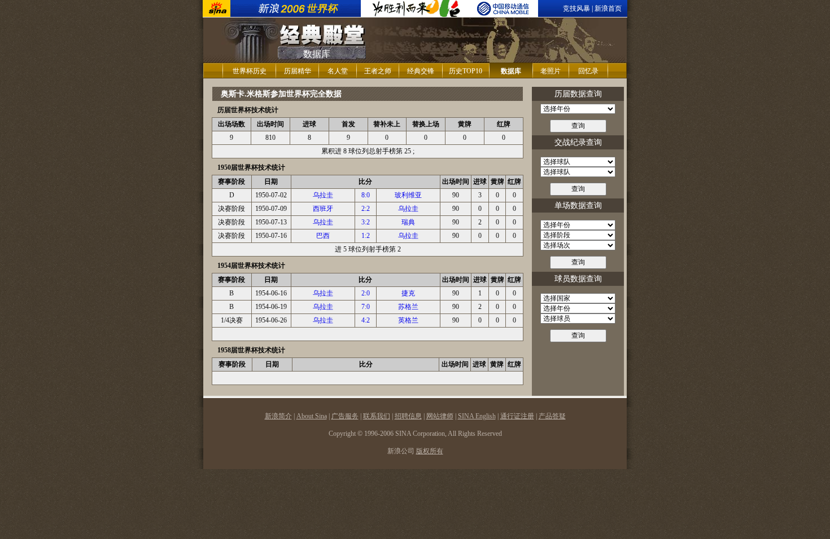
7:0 (365, 307)
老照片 (550, 71)
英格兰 (408, 320)
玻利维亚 (408, 195)
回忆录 (588, 71)
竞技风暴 (576, 8)
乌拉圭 (323, 195)
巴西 (323, 236)
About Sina (311, 416)
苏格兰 (408, 307)
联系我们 (376, 416)
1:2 (365, 236)
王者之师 (377, 71)
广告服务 (345, 416)
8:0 (365, 195)
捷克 (408, 293)
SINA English (477, 416)
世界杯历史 (250, 71)
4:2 (365, 320)
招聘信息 (408, 416)
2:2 (365, 209)
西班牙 (323, 209)
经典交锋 (420, 71)
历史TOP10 (465, 71)
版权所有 (429, 451)
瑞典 (408, 222)
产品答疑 (552, 416)
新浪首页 (608, 8)
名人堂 (337, 71)
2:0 (365, 293)
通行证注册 (517, 416)
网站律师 (439, 416)
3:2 (365, 222)
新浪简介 (278, 416)
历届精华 (297, 71)
